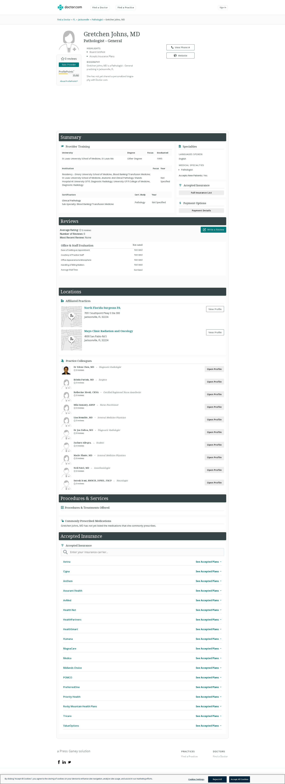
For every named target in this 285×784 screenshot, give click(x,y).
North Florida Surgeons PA (102, 308)
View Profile (215, 309)
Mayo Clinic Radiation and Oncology (108, 331)
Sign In (223, 7)
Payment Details (201, 210)
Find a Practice (126, 7)
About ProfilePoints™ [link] (69, 81)
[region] (142, 779)
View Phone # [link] (182, 47)
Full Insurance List (201, 192)
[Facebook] (59, 762)
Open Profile (214, 369)
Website (182, 55)
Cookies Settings (196, 779)
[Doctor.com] (69, 7)
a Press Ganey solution (74, 751)
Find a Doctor (100, 7)
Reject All (217, 779)
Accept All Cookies (239, 779)
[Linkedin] (64, 762)
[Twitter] (69, 762)
